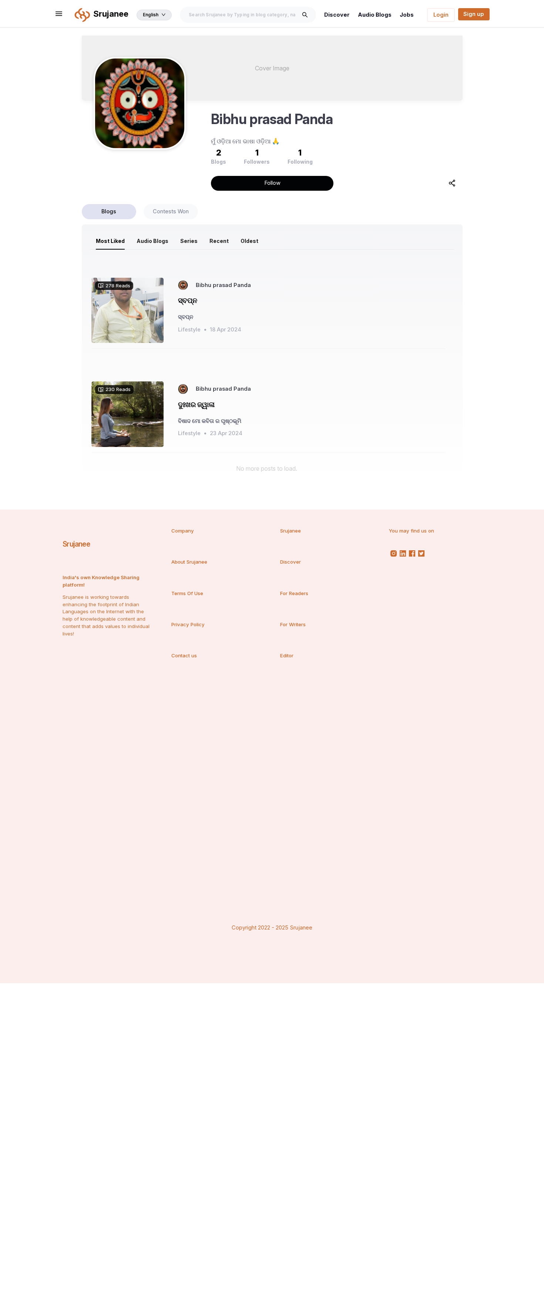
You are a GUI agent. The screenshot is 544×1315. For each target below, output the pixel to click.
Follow (272, 183)
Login (441, 14)
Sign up (473, 14)
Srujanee (76, 544)
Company (182, 531)
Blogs (108, 211)
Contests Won (171, 211)
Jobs (407, 14)
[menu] (272, 241)
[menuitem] (110, 241)
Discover (337, 14)
